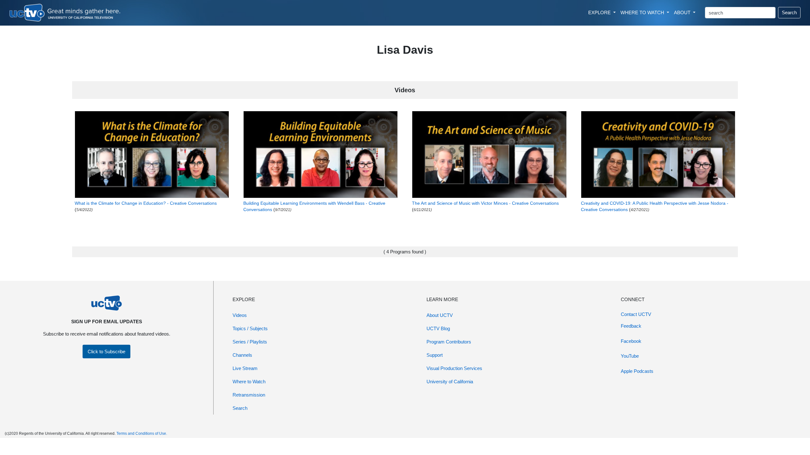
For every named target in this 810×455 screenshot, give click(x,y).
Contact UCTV (636, 314)
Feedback (631, 326)
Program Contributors (449, 341)
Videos (240, 315)
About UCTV (440, 315)
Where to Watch (249, 381)
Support (435, 355)
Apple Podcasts (637, 371)
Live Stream (245, 368)
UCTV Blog (438, 328)
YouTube (630, 356)
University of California (450, 381)
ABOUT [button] (683, 12)
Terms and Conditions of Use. (141, 433)
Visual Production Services (454, 368)
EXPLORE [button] (600, 12)
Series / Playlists (250, 341)
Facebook (631, 341)
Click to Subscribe (106, 351)
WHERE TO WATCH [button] (642, 12)
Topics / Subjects (250, 328)
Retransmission (249, 394)
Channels (242, 355)
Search (789, 12)
